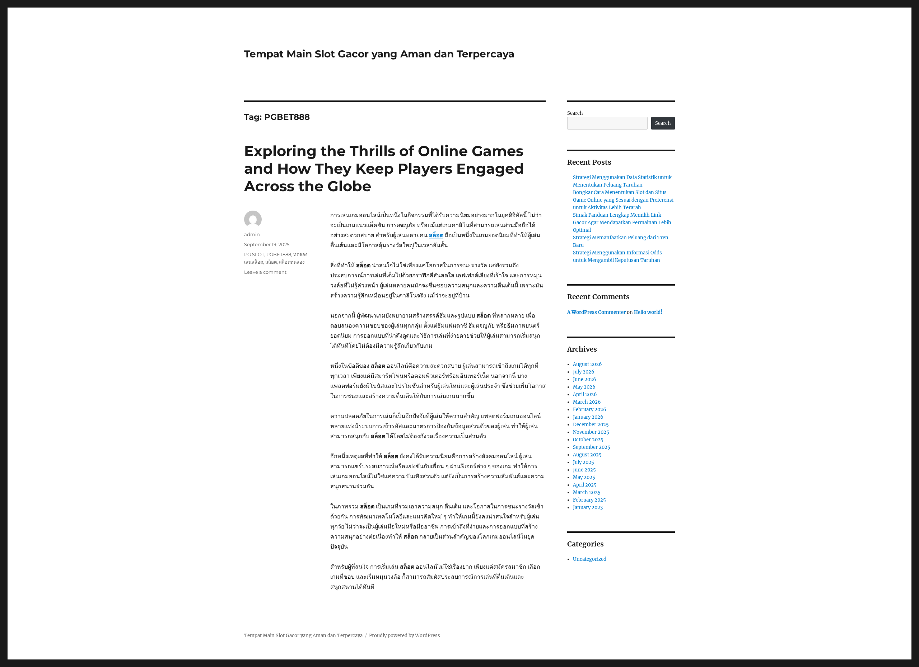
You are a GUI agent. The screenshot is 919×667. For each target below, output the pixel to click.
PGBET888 (278, 254)
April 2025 (585, 485)
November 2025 (591, 432)
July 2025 (583, 462)
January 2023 (588, 507)
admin (252, 234)
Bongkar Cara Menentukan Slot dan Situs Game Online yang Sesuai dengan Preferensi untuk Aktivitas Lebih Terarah (623, 200)
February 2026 (589, 410)
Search (575, 113)
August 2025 (587, 455)
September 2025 (591, 447)
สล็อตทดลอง (291, 262)
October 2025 (588, 440)
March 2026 (587, 402)
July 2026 (583, 372)
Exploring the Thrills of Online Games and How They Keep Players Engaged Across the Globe (384, 168)
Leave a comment (265, 272)
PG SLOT (254, 254)
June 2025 (584, 470)
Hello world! (648, 312)
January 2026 (588, 417)
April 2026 (585, 394)
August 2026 (587, 364)
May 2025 (584, 477)
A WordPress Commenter (596, 312)
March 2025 (587, 492)
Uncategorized (589, 559)
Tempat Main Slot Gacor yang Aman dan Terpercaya (379, 54)
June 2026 (584, 379)
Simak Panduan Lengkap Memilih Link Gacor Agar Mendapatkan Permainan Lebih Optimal (622, 222)
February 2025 (589, 500)
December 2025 (591, 425)
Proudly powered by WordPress (404, 636)
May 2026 (584, 387)
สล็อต (436, 235)
